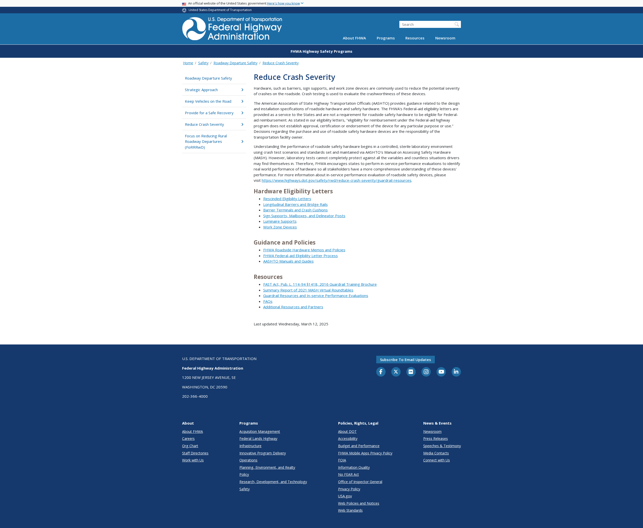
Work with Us (193, 460)
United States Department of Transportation (220, 10)
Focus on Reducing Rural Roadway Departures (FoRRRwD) (206, 141)
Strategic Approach (201, 89)
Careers (188, 438)
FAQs (268, 301)
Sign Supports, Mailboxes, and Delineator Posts (304, 215)
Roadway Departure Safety (235, 63)
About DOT (347, 431)
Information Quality (354, 467)
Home (188, 63)
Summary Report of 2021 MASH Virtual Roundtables (308, 289)
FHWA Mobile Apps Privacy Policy (365, 453)
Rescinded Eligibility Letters (287, 198)
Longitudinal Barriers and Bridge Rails (295, 204)
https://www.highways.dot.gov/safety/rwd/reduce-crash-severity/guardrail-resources (336, 180)
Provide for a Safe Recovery (209, 112)
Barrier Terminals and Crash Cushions (295, 209)
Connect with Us (436, 460)
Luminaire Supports (280, 221)
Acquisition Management (259, 431)
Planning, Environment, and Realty (267, 467)
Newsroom (445, 38)
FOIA (342, 460)
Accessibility (347, 438)
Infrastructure (250, 445)
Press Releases (435, 438)
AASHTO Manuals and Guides (288, 261)
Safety (203, 63)
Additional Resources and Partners (293, 306)
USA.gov (345, 496)
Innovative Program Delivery (262, 453)
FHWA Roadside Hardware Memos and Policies (304, 249)
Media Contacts (436, 453)
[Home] (232, 30)
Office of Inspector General (360, 481)
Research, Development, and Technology (273, 481)
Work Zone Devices (280, 226)
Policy (244, 474)
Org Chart (190, 445)
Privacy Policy (349, 489)
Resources (414, 38)
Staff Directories (195, 453)
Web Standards (350, 510)
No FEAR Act (348, 474)
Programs (386, 38)
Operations (248, 460)
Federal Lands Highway (258, 438)
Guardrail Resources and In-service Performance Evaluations (315, 295)
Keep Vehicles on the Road (208, 101)
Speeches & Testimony (442, 445)
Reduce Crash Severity (280, 63)
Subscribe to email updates (405, 359)
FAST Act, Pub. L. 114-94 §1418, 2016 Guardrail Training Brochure (320, 284)
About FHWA (354, 38)
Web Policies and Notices (358, 503)
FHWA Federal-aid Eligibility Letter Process (300, 255)
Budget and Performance (359, 445)
